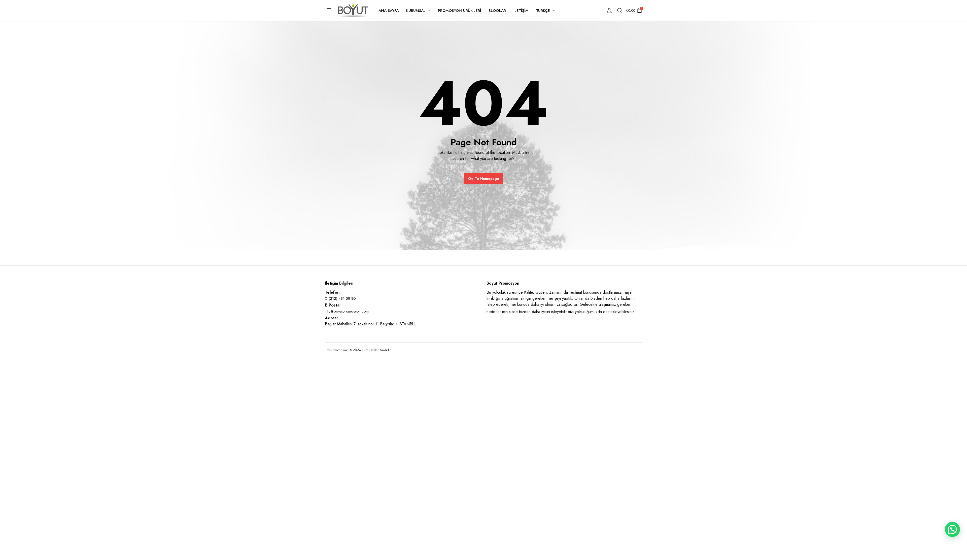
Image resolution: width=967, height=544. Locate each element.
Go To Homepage (483, 178)
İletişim (521, 10)
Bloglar (497, 10)
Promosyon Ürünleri (459, 10)
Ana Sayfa (388, 10)
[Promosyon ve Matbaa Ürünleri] (353, 10)
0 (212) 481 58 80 (340, 298)
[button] (952, 529)
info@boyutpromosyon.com (347, 311)
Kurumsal (416, 10)
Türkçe (543, 10)
